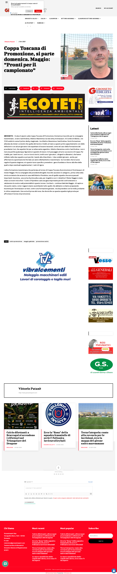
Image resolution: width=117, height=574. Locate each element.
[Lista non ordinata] (39, 494)
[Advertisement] (44, 218)
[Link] (46, 494)
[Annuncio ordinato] (36, 494)
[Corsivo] (28, 494)
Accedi (90, 482)
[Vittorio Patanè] (11, 390)
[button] (98, 8)
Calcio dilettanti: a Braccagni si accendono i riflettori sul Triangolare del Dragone (100, 134)
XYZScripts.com (67, 573)
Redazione (10, 447)
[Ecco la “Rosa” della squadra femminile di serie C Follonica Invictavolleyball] (58, 416)
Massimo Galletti (49, 445)
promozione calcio (42, 241)
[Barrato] (34, 494)
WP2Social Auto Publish (51, 573)
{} (49, 493)
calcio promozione (16, 241)
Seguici (38, 11)
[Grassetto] (26, 494)
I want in (100, 541)
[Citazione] (41, 494)
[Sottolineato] (31, 494)
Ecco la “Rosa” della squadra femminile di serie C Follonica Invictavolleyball (100, 142)
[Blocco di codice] (44, 494)
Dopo (29, 11)
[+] (52, 493)
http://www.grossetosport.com (28, 393)
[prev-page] (27, 26)
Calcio (64, 75)
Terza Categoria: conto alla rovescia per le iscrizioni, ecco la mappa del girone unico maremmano (101, 151)
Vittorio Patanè (9, 42)
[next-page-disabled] (30, 26)
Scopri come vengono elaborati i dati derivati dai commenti (70, 498)
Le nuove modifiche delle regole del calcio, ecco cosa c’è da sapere (100, 160)
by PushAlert (14, 13)
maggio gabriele (29, 241)
